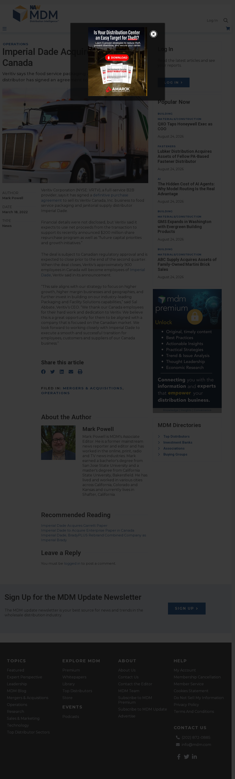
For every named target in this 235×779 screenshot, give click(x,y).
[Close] (153, 34)
